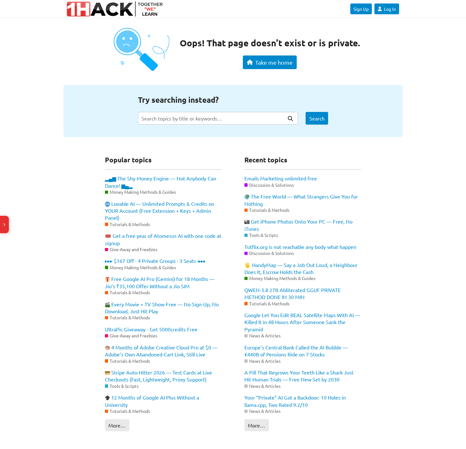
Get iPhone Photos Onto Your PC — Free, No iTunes (298, 224)
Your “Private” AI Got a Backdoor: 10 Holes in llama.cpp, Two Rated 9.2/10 (295, 400)
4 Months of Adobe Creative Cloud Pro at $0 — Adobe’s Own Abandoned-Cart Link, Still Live (161, 350)
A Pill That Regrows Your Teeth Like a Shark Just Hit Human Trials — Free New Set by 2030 (298, 375)
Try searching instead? (178, 99)
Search (317, 118)
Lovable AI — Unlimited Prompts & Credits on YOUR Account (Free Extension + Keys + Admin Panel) (159, 210)
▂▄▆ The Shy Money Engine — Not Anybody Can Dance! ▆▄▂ (160, 181)
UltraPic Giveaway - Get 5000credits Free (151, 329)
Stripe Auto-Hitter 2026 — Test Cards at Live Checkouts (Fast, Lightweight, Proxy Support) (158, 375)
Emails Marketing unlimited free (280, 178)
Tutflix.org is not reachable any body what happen (300, 247)
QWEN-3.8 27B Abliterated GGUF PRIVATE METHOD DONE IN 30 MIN (292, 293)
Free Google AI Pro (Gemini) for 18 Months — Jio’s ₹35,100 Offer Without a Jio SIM (160, 282)
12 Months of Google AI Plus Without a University (152, 400)
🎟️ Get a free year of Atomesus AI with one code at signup (163, 239)
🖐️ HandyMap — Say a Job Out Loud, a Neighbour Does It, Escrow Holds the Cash (301, 268)
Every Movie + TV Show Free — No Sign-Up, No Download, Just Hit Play (162, 307)
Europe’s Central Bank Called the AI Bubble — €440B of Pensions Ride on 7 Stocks (296, 350)
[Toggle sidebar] (4, 224)
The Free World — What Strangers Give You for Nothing (301, 199)
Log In (390, 9)
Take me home (274, 62)
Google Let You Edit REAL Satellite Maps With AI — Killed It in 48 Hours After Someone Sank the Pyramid (302, 322)
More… (117, 425)
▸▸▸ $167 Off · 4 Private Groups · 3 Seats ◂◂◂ (155, 260)
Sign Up (361, 9)
